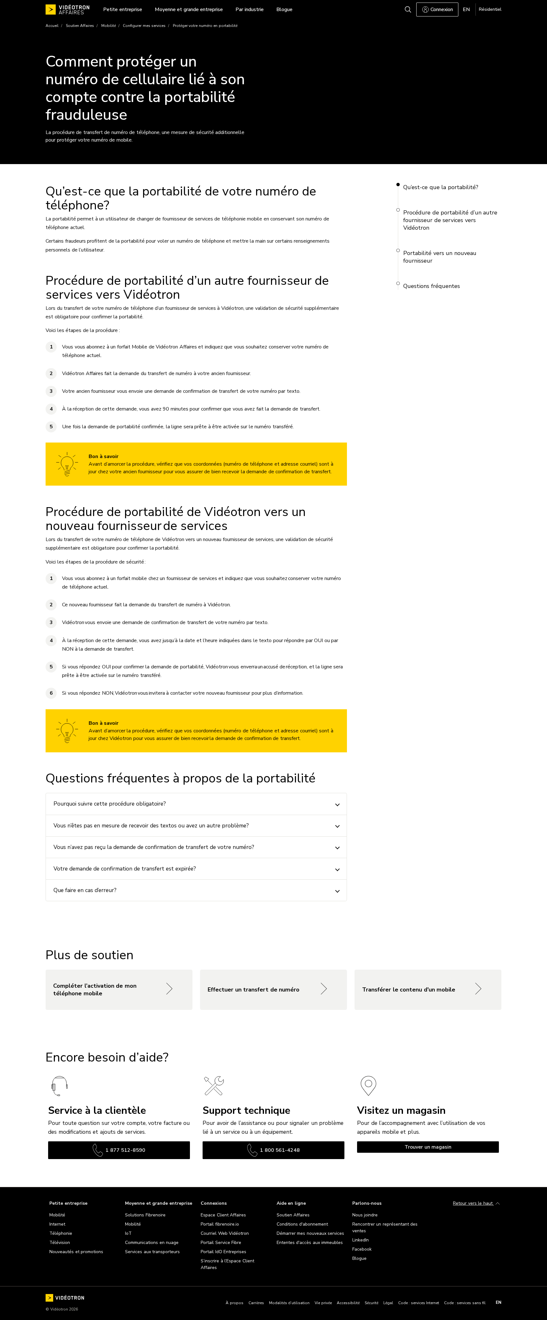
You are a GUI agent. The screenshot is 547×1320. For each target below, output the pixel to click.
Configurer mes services (144, 25)
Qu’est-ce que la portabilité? (440, 187)
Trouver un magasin (428, 1147)
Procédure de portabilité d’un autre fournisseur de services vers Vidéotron (450, 220)
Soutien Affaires (80, 25)
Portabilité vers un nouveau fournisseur (439, 257)
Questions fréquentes (431, 286)
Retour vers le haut (473, 1203)
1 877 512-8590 (125, 1150)
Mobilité (108, 25)
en (498, 1302)
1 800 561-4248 (280, 1150)
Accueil (52, 25)
